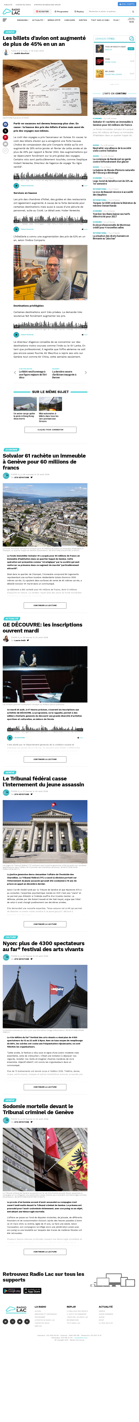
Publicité (8, 5)
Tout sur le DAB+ (100, 20)
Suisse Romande (106, 1314)
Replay (80, 11)
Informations (73, 1320)
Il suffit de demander (76, 1314)
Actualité (37, 20)
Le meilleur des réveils (77, 1311)
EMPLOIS (38, 1326)
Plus (115, 20)
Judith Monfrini (21, 53)
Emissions (22, 20)
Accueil (38, 1311)
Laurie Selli (20, 640)
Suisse (102, 1317)
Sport (101, 1320)
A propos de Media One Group (47, 5)
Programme (62, 11)
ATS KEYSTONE (21, 477)
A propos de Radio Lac (45, 1320)
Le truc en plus (106, 1323)
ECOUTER (43, 11)
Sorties (83, 20)
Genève (102, 1311)
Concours (69, 20)
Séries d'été (54, 20)
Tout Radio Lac (73, 1323)
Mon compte (128, 4)
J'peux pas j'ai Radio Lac (77, 1317)
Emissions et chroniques (46, 1314)
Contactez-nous (23, 5)
